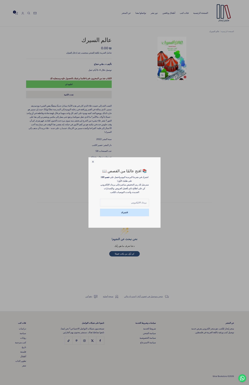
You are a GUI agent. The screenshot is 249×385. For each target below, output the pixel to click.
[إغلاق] (93, 162)
